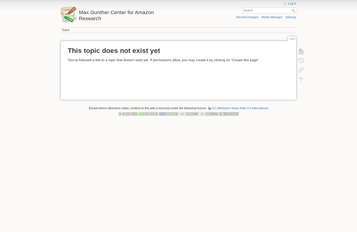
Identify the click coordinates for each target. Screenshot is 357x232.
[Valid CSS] (209, 114)
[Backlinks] (301, 70)
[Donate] (148, 114)
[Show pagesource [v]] (301, 51)
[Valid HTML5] (188, 114)
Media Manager (272, 17)
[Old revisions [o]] (301, 60)
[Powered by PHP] (168, 114)
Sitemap (290, 17)
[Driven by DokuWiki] (229, 114)
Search (294, 10)
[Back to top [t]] (301, 79)
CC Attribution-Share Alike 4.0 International (240, 108)
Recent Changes (247, 17)
